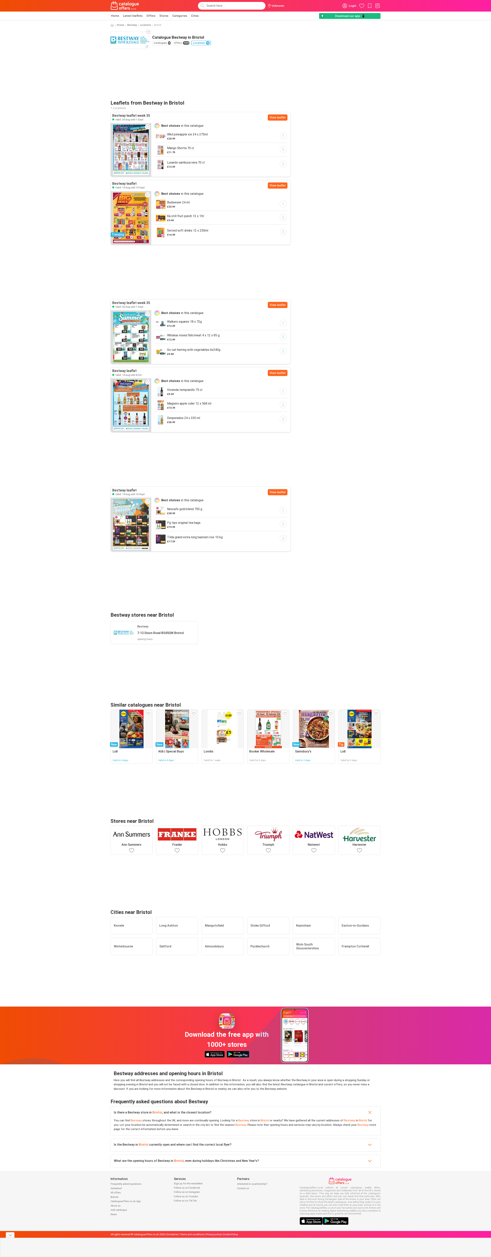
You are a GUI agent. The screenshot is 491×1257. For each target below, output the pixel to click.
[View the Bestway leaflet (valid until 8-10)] (131, 405)
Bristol (157, 1112)
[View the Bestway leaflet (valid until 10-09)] (131, 524)
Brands (114, 1197)
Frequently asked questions (126, 1183)
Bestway (132, 25)
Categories (179, 16)
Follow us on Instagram (187, 1192)
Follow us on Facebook (187, 1187)
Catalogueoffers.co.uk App (126, 1201)
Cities (195, 16)
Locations (145, 25)
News (114, 1214)
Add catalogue (119, 1209)
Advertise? (116, 1188)
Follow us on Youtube (186, 1196)
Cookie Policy (230, 1234)
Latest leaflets (133, 16)
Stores (163, 16)
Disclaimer (172, 1234)
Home (115, 16)
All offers (116, 1192)
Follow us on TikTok (185, 1200)
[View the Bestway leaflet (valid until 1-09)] (131, 150)
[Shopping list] (377, 6)
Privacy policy (213, 1234)
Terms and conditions (192, 1234)
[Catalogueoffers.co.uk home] (125, 6)
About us (116, 1205)
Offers (150, 16)
